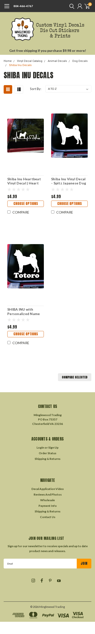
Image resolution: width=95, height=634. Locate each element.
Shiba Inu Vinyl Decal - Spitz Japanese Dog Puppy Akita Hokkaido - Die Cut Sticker (68, 181)
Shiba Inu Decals (20, 65)
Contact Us (47, 517)
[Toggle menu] (6, 8)
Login (40, 447)
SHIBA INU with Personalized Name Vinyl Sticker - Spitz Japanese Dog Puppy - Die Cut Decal (25, 311)
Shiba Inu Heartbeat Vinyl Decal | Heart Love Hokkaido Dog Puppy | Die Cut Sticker (24, 181)
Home (8, 61)
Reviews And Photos (48, 494)
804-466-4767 (23, 6)
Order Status (47, 453)
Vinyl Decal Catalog (29, 61)
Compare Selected (74, 377)
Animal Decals (57, 61)
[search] (71, 6)
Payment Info (47, 506)
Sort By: (35, 89)
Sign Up (53, 447)
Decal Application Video (47, 489)
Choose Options (25, 203)
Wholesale (47, 500)
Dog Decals (80, 61)
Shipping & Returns (47, 459)
